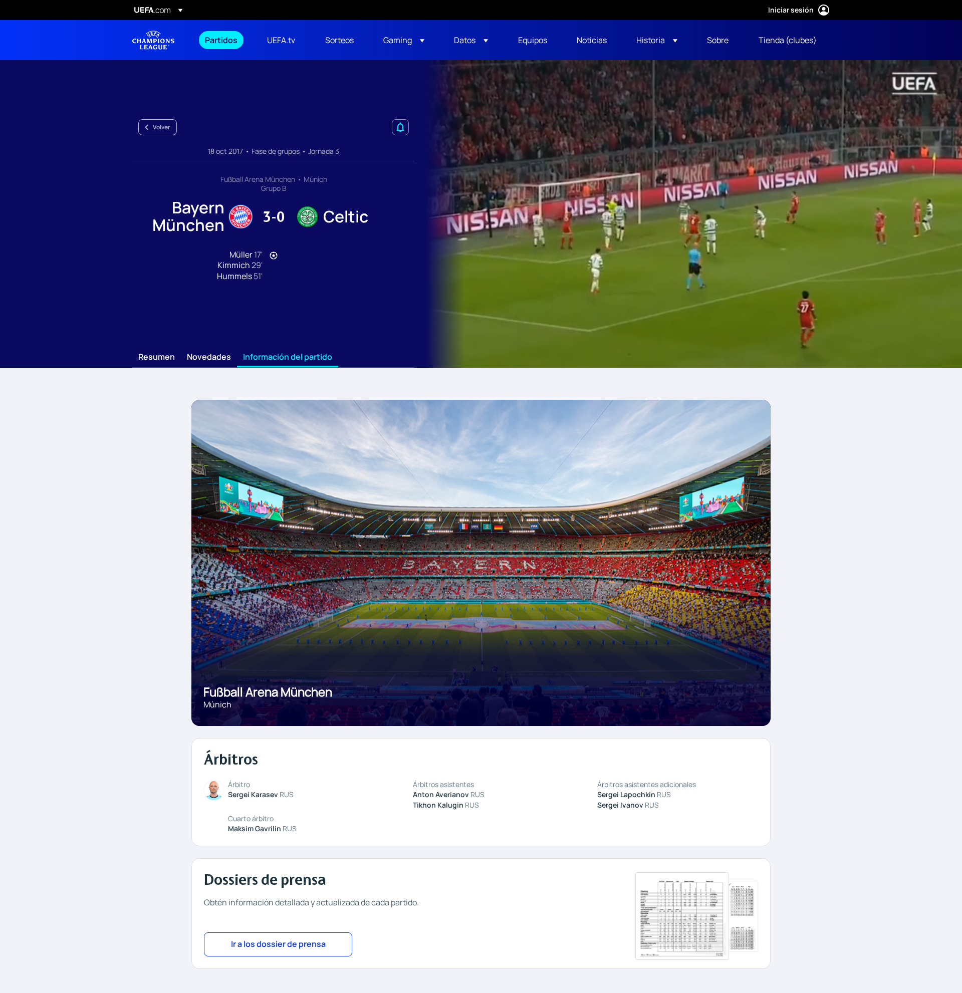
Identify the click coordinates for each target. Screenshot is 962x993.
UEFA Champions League (153, 40)
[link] (221, 40)
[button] (404, 40)
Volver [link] (161, 127)
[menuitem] (223, 40)
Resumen (156, 357)
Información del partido (287, 357)
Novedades (209, 357)
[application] (688, 214)
